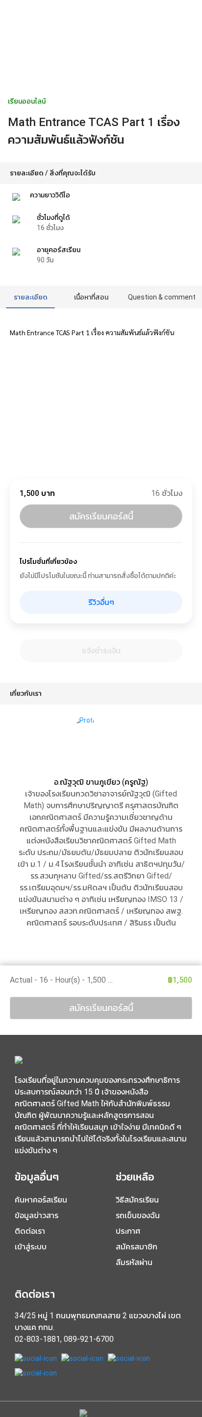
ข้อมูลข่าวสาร (36, 1215)
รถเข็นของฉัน (138, 1215)
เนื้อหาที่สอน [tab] (91, 297)
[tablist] (101, 297)
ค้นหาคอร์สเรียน (41, 1199)
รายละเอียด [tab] (31, 297)
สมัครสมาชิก (136, 1246)
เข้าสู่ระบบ (31, 1246)
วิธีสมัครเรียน (137, 1199)
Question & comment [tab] (162, 297)
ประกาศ (128, 1231)
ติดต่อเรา (30, 1231)
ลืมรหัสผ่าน (134, 1262)
